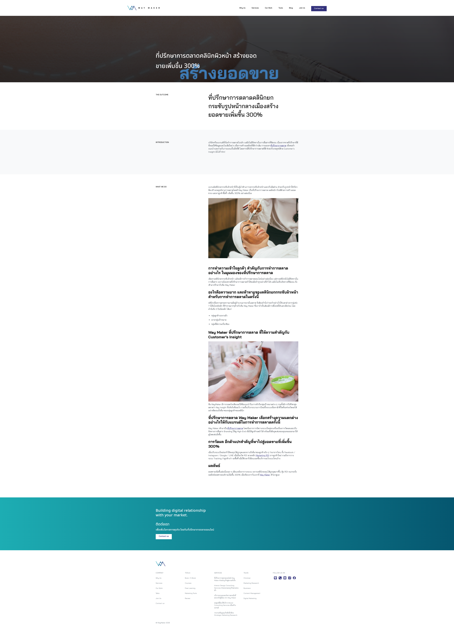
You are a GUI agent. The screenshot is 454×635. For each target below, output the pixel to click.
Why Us (242, 8)
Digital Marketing (250, 598)
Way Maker (265, 474)
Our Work (268, 8)
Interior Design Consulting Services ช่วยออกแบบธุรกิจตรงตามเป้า (226, 587)
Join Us (302, 8)
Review (187, 598)
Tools (280, 8)
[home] (143, 8)
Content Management (252, 593)
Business (247, 588)
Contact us (319, 8)
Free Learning (190, 588)
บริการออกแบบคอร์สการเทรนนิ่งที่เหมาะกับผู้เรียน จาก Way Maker (225, 596)
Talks (157, 593)
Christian (247, 578)
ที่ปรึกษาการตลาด (278, 145)
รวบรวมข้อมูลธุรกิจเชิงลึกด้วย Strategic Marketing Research (225, 614)
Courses (188, 583)
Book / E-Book (190, 578)
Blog (291, 8)
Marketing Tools (191, 593)
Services (255, 8)
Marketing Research (251, 583)
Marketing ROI (262, 455)
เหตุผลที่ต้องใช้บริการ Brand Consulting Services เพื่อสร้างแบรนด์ (225, 605)
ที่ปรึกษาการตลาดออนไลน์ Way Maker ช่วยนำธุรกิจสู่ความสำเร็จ (225, 579)
